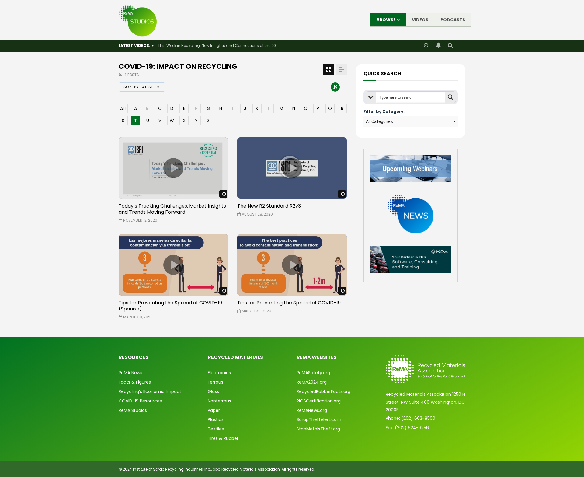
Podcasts (452, 20)
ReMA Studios (133, 410)
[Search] (450, 46)
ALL (123, 108)
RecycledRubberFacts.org (323, 391)
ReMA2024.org (312, 382)
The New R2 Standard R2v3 (269, 205)
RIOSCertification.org (319, 401)
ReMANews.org (312, 410)
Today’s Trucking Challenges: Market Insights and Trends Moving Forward (172, 209)
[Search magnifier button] (450, 97)
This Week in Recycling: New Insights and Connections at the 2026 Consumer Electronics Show (219, 45)
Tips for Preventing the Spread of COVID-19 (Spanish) (170, 305)
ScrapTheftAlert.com (319, 419)
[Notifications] (438, 46)
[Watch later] (426, 46)
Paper (214, 410)
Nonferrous (219, 401)
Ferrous (215, 382)
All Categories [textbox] (379, 121)
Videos (420, 20)
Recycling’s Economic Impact (150, 391)
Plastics (216, 419)
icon (173, 168)
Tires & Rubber (223, 438)
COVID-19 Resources (140, 401)
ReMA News (130, 373)
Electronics (219, 373)
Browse (386, 20)
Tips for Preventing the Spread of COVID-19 (289, 302)
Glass (213, 391)
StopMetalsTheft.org (318, 429)
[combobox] (410, 121)
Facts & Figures (135, 382)
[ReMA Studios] (138, 20)
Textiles (216, 429)
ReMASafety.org (313, 373)
